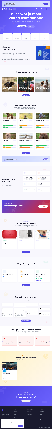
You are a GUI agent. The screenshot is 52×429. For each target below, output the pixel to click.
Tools (15, 416)
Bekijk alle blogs (25, 95)
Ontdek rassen (25, 400)
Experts (28, 8)
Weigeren (15, 425)
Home (14, 8)
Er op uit (32, 8)
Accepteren (20, 425)
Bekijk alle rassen (22, 26)
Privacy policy (41, 427)
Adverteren (46, 3)
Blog (15, 414)
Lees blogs (31, 26)
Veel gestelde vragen (17, 412)
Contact (15, 411)
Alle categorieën (25, 285)
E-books (41, 414)
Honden (18, 8)
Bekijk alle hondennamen (25, 320)
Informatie (23, 8)
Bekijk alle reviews (25, 252)
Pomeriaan (28, 416)
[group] (9, 84)
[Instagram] (41, 419)
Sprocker (28, 419)
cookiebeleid (9, 423)
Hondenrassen (42, 411)
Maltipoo (28, 412)
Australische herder (30, 417)
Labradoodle (29, 411)
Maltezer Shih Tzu (29, 414)
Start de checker (42, 206)
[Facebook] (40, 419)
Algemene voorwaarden (47, 427)
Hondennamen (42, 412)
